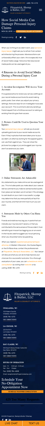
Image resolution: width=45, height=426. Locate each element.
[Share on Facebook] (16, 37)
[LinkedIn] (10, 420)
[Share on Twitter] (20, 37)
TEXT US (34, 423)
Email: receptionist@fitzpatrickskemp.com (17, 374)
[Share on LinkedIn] (25, 37)
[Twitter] (6, 420)
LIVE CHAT (11, 423)
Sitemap (29, 416)
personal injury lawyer (14, 129)
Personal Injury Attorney (29, 31)
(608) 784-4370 (32, 3)
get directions (9, 319)
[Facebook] (3, 420)
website (28, 264)
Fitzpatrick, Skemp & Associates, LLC (19, 251)
